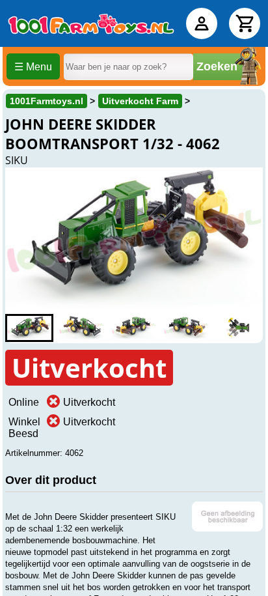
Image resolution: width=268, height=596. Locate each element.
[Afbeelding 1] (29, 328)
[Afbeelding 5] (239, 328)
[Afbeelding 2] (81, 328)
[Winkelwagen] (244, 23)
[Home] (91, 23)
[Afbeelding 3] (134, 328)
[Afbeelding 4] (186, 328)
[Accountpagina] (201, 23)
